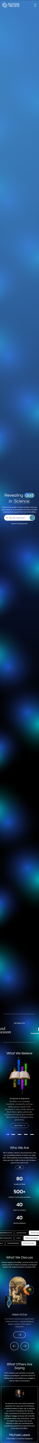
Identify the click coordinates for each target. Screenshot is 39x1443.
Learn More (18, 1125)
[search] (32, 517)
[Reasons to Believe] (10, 5)
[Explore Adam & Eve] (19, 1335)
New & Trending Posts (19, 523)
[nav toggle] (35, 5)
